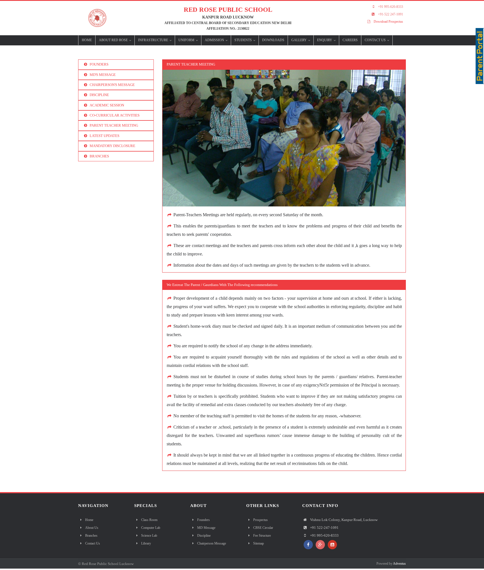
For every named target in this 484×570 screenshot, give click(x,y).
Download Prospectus (388, 22)
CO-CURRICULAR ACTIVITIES (114, 115)
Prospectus (260, 520)
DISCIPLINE (99, 95)
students (243, 40)
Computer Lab (150, 528)
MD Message (206, 528)
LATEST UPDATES (104, 136)
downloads (273, 40)
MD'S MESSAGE (103, 75)
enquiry (325, 40)
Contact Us (92, 543)
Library (146, 543)
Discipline (204, 536)
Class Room (149, 520)
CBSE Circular (263, 528)
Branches (91, 536)
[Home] (95, 17)
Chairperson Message (211, 543)
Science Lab (149, 536)
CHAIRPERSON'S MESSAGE (112, 85)
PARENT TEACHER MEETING (114, 125)
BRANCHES (99, 156)
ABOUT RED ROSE (114, 40)
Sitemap (258, 543)
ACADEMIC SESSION (107, 105)
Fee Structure (262, 536)
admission (215, 40)
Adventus (399, 564)
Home (87, 40)
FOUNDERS (99, 64)
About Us (91, 528)
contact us (376, 40)
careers (350, 40)
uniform (186, 40)
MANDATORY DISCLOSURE (112, 146)
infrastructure (153, 40)
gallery (299, 40)
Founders (203, 520)
